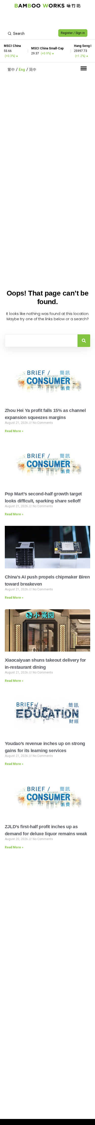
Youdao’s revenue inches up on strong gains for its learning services (45, 747)
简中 (32, 70)
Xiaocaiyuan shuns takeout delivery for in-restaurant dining (45, 664)
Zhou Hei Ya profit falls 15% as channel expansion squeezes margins (45, 414)
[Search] (84, 340)
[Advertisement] (47, 19)
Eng (22, 70)
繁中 (11, 70)
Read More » (14, 431)
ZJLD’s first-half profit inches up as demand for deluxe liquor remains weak (46, 830)
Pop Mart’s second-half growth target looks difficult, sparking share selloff (43, 497)
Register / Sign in (73, 33)
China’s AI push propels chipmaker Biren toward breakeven (47, 580)
